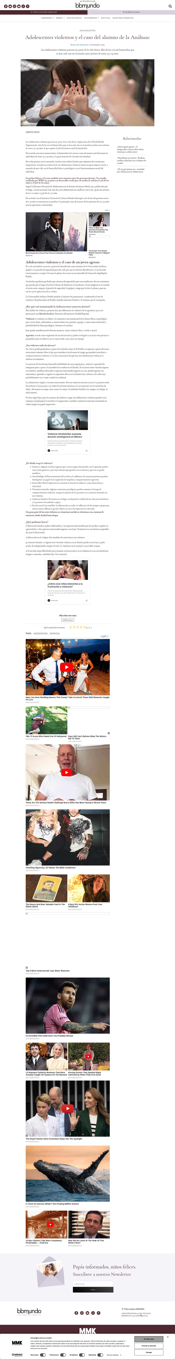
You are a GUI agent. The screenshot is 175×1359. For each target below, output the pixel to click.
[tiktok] (23, 6)
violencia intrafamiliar (35, 401)
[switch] (63, 1355)
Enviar (93, 1290)
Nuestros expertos (123, 18)
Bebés (59, 18)
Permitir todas (149, 1339)
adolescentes (40, 633)
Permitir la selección (149, 1346)
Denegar (149, 1352)
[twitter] (10, 6)
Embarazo (47, 18)
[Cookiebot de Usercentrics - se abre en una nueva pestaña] (17, 1355)
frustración (42, 386)
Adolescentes (74, 18)
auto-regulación (77, 364)
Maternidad (91, 18)
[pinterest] (27, 6)
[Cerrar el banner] (168, 1337)
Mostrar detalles (113, 1355)
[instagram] (15, 6)
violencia (54, 633)
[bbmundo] (87, 6)
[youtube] (19, 6)
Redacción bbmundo (79, 45)
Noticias (105, 18)
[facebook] (6, 6)
